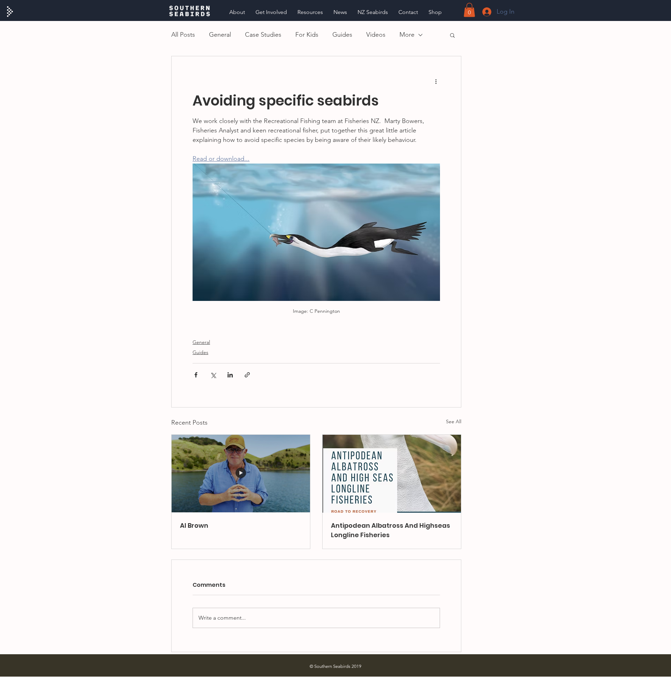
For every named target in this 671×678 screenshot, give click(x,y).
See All (453, 421)
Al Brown (194, 525)
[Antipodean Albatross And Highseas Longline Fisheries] (392, 474)
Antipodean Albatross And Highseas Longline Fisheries (390, 530)
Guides (342, 34)
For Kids (306, 34)
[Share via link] (247, 375)
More (406, 34)
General (220, 34)
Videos (375, 34)
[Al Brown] (241, 474)
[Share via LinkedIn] (230, 375)
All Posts (183, 34)
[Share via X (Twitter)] (213, 375)
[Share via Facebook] (196, 375)
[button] (310, 12)
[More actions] (436, 81)
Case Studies (263, 34)
